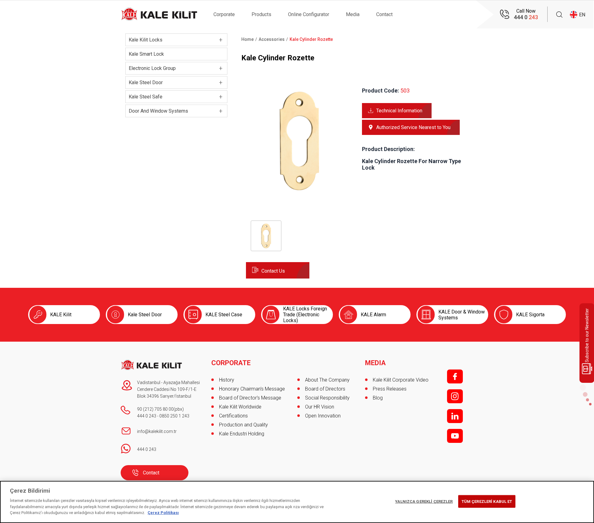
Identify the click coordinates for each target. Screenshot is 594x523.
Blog (378, 398)
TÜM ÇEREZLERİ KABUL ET (487, 501)
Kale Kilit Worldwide (240, 407)
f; (455, 376)
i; (455, 396)
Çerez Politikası (163, 512)
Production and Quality (243, 425)
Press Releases (390, 389)
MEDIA (375, 363)
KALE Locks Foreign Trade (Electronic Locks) (305, 314)
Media (352, 14)
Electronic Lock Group (152, 68)
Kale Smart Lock (146, 54)
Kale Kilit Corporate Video (400, 380)
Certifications (233, 416)
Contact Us (273, 271)
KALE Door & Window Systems (461, 315)
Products (261, 14)
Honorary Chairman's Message (252, 389)
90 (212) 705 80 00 (155, 409)
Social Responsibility (327, 398)
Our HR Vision (319, 407)
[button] (299, 192)
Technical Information (399, 111)
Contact (384, 14)
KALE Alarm (373, 315)
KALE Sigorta (530, 315)
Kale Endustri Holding (241, 434)
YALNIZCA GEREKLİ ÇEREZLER (424, 501)
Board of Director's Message (250, 398)
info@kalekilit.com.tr (157, 431)
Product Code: (380, 90)
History (226, 380)
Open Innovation (323, 416)
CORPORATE (231, 363)
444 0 (526, 17)
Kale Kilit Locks (145, 40)
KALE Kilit (60, 315)
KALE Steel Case (223, 315)
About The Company (327, 380)
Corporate (224, 14)
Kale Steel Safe (145, 97)
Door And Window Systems (158, 111)
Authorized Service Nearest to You (413, 127)
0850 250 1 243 (174, 415)
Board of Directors (325, 389)
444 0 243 (146, 415)
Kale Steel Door (146, 82)
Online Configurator (308, 14)
